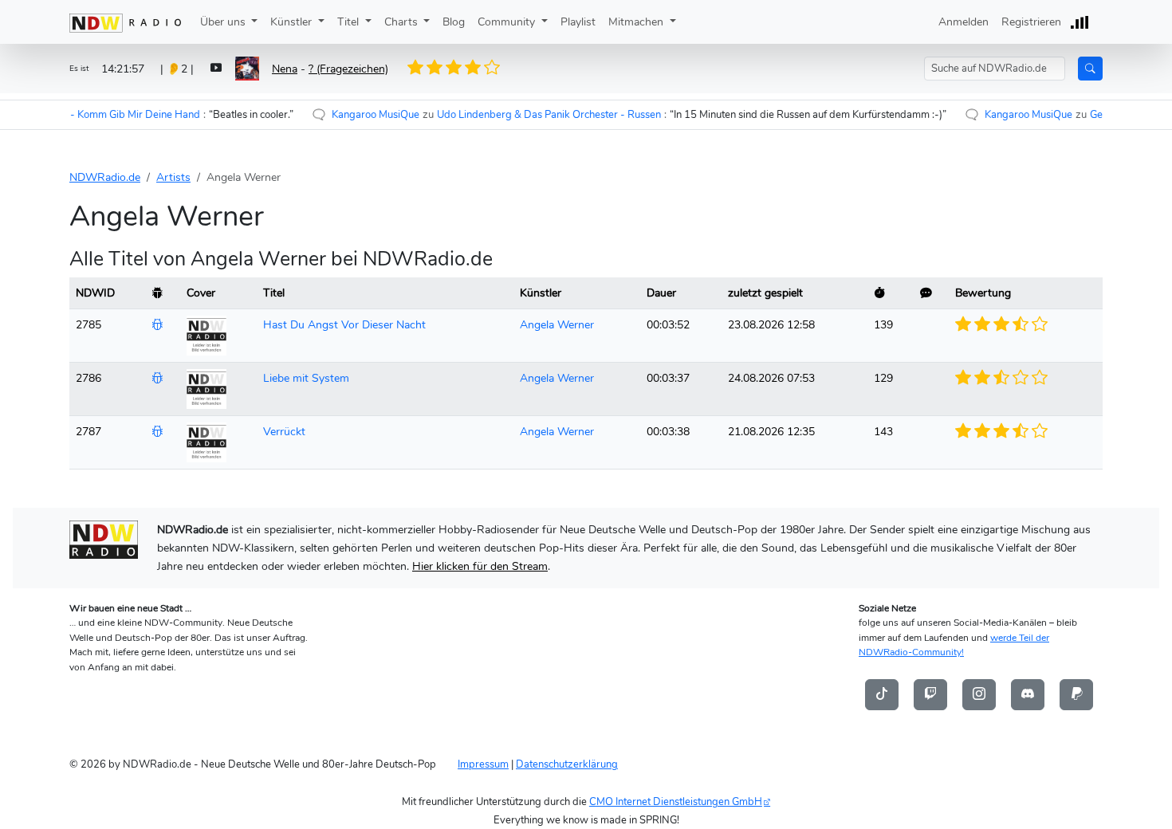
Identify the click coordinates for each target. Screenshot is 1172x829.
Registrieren (1031, 21)
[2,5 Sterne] (449, 68)
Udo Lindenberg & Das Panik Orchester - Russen (522, 114)
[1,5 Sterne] (430, 68)
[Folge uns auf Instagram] (979, 693)
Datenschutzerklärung (567, 764)
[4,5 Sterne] (486, 68)
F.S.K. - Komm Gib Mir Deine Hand (94, 114)
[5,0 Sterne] (495, 68)
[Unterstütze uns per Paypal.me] (1076, 693)
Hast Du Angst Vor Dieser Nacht (344, 324)
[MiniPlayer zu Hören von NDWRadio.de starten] (1079, 22)
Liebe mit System (306, 378)
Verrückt (284, 431)
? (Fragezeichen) (348, 69)
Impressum (483, 764)
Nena (284, 69)
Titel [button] (349, 21)
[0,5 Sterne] (412, 68)
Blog (453, 21)
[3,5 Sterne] (468, 68)
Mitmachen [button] (637, 21)
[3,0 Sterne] (458, 68)
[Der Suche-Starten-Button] (1090, 69)
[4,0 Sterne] (477, 68)
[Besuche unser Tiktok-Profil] (882, 693)
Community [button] (508, 21)
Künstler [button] (292, 21)
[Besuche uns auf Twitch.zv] (930, 693)
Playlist (578, 21)
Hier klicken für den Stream (480, 566)
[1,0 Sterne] (422, 68)
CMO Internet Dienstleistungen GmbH (675, 801)
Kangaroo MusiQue (348, 114)
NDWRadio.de (104, 177)
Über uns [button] (224, 21)
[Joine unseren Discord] (1028, 693)
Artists (173, 177)
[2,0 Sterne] (440, 68)
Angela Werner (557, 324)
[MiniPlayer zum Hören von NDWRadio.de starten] (216, 69)
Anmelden (963, 21)
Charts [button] (402, 21)
